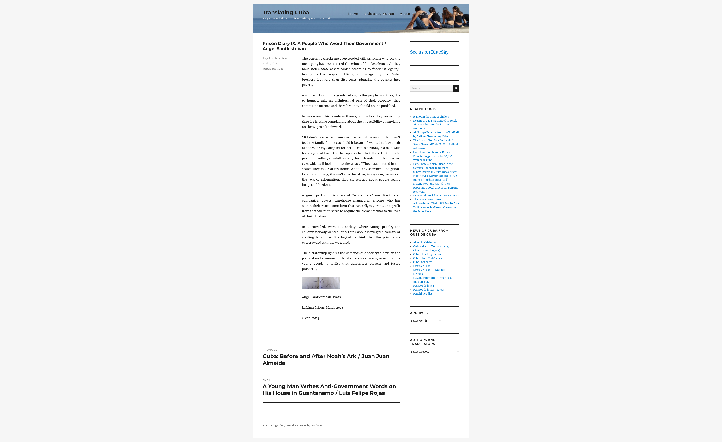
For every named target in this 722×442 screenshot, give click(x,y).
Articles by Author (379, 14)
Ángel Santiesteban (275, 58)
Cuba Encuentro (422, 262)
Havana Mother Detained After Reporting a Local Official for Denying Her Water (435, 187)
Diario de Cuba (421, 266)
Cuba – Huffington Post (427, 254)
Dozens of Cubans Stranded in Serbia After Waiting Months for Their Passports (435, 124)
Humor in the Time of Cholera (431, 116)
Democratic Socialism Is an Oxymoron (436, 195)
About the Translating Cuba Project (429, 14)
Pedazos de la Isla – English (429, 289)
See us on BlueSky (429, 52)
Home (353, 14)
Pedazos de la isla (423, 285)
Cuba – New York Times (427, 258)
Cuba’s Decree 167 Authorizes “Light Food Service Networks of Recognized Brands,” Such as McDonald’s (435, 175)
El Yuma (418, 274)
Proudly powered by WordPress (305, 425)
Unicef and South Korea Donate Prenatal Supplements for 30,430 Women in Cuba (432, 156)
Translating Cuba (286, 12)
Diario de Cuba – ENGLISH (429, 270)
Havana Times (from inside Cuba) (433, 278)
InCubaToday (421, 281)
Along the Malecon (424, 242)
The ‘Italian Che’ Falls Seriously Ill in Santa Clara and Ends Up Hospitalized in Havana (435, 144)
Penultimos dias (422, 293)
